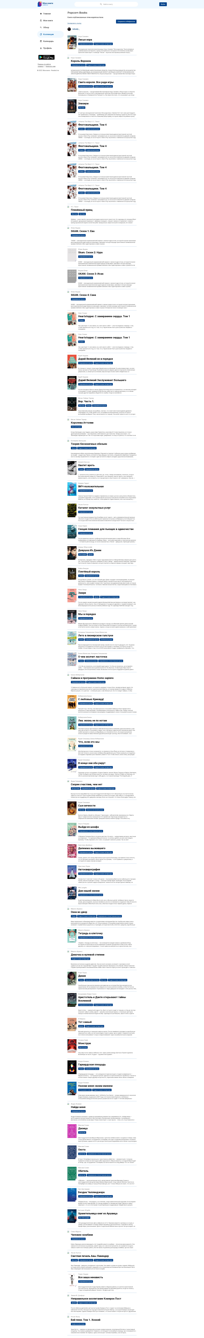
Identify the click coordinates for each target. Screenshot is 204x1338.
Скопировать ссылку (74, 23)
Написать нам (50, 66)
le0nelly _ (76, 29)
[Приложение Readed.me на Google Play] (50, 57)
